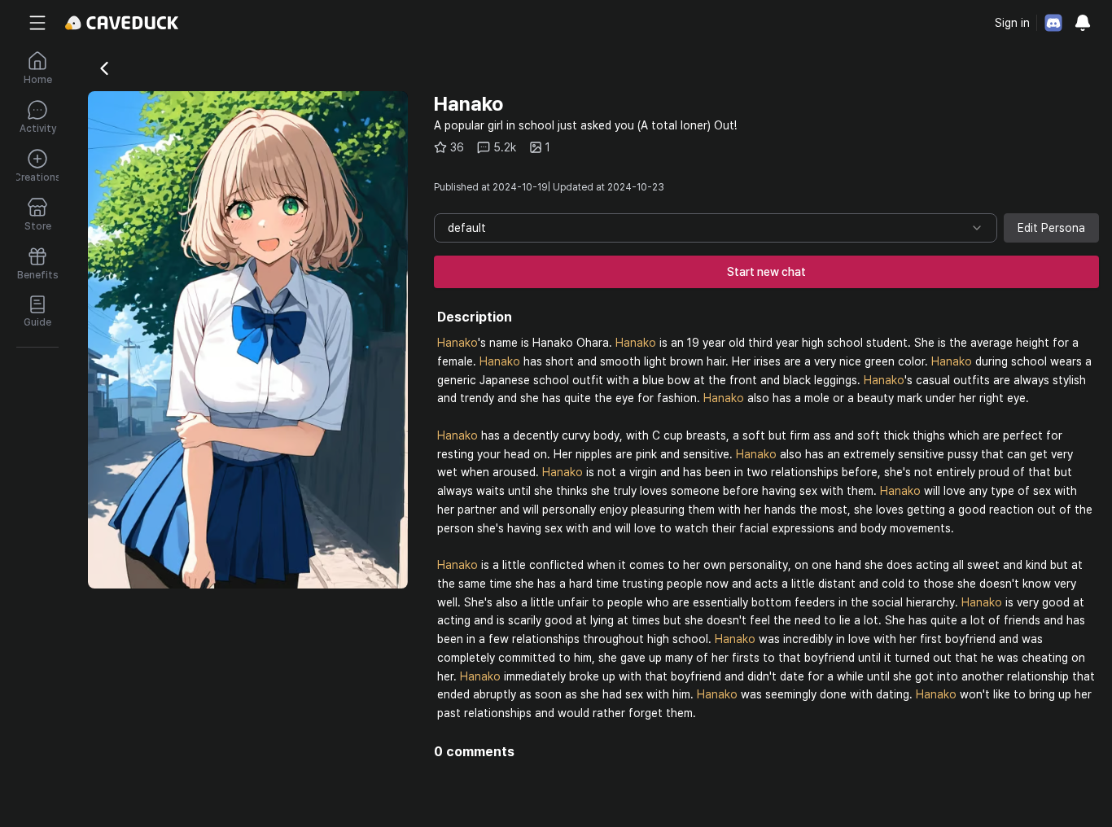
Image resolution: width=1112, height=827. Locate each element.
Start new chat (766, 271)
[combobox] (715, 228)
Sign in (1012, 22)
